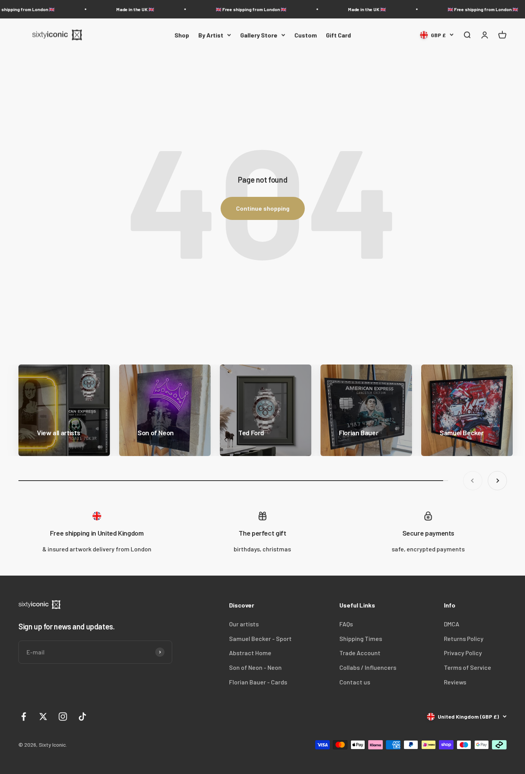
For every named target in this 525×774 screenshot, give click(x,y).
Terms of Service (467, 667)
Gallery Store (258, 34)
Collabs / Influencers (367, 667)
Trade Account (359, 652)
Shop (181, 34)
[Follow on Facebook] (23, 716)
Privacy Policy (463, 652)
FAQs (346, 624)
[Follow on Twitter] (43, 716)
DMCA (451, 624)
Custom (305, 34)
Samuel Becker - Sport (260, 638)
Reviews (455, 682)
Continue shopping (262, 208)
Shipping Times (360, 638)
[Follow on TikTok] (82, 716)
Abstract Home (250, 652)
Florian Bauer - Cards (258, 682)
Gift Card (338, 34)
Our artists (244, 624)
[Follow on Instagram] (63, 716)
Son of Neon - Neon (255, 667)
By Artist (210, 34)
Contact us (354, 682)
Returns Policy (463, 638)
